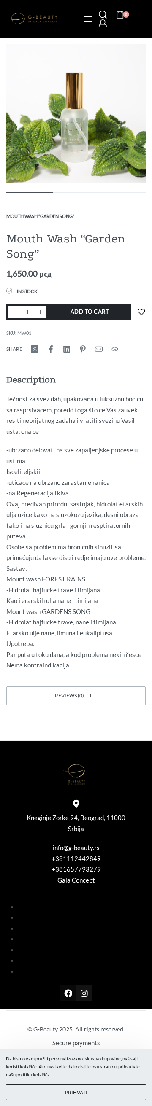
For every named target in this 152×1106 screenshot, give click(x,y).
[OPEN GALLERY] (76, 113)
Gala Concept (76, 880)
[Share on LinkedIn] (67, 349)
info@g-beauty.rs (76, 847)
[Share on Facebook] (50, 349)
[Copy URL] (115, 349)
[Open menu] (87, 19)
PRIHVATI (76, 1092)
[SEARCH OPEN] (102, 14)
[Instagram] (84, 993)
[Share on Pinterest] (83, 349)
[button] (76, 695)
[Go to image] (29, 192)
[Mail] (99, 349)
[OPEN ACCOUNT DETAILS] (102, 23)
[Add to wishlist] (141, 312)
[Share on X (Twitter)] (34, 349)
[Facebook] (68, 993)
